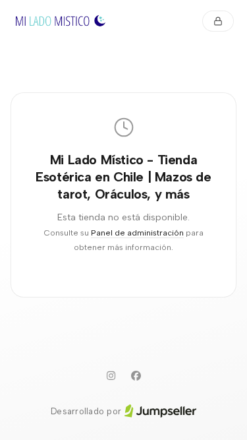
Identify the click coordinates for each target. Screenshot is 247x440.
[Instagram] (111, 376)
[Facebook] (136, 376)
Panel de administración (137, 232)
